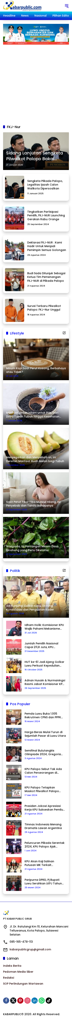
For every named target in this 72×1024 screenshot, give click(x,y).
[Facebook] (6, 1000)
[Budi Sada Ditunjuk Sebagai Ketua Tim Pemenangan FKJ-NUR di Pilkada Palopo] (14, 279)
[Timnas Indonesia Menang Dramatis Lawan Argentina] (14, 828)
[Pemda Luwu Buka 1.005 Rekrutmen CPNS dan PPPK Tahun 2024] (14, 717)
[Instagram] (27, 1000)
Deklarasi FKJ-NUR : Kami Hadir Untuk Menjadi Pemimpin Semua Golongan (46, 246)
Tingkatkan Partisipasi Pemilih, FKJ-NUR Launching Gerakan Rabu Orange (46, 215)
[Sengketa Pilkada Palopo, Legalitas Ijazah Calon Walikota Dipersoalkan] (14, 187)
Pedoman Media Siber (18, 972)
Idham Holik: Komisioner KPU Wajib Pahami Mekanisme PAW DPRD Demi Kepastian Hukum (44, 627)
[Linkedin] (34, 1000)
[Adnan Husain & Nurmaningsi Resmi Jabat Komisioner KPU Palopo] (14, 684)
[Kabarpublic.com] (22, 5)
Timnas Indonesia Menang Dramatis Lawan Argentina (43, 826)
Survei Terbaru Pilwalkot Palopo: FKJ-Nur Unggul (44, 308)
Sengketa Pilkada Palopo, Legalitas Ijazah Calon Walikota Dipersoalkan (45, 184)
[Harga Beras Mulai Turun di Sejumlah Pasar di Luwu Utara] (14, 735)
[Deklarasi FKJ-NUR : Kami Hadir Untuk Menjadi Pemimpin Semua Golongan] (14, 248)
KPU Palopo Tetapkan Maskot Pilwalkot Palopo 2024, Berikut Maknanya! (42, 789)
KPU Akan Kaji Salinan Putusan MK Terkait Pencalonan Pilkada (39, 863)
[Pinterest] (20, 1000)
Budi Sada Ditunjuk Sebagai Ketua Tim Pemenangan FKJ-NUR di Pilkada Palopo (46, 277)
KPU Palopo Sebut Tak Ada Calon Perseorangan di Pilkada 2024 (43, 771)
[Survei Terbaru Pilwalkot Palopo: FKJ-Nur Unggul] (14, 310)
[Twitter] (13, 1000)
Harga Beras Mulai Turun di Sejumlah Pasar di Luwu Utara (45, 734)
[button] (66, 5)
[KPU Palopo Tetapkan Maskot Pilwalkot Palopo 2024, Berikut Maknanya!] (14, 791)
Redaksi (8, 978)
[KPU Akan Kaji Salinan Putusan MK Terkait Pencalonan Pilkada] (14, 864)
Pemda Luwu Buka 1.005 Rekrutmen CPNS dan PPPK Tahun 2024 (43, 715)
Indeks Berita (12, 966)
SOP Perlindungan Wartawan (23, 984)
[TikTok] (49, 1000)
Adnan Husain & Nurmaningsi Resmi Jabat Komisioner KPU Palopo (45, 682)
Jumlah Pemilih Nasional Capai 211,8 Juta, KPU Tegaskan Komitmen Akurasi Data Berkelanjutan (45, 645)
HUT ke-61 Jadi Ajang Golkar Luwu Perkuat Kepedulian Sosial (44, 664)
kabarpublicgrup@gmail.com (30, 949)
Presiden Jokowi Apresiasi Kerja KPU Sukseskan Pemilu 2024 (44, 808)
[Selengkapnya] (64, 333)
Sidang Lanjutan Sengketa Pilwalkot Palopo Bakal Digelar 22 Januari (34, 156)
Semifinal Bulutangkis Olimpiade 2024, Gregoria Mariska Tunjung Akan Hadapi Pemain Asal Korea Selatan (43, 752)
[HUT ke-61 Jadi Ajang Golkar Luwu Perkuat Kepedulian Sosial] (14, 665)
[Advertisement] (36, 83)
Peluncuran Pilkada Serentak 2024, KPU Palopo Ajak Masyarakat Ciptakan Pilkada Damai (45, 845)
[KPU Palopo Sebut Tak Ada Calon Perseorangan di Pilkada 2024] (14, 772)
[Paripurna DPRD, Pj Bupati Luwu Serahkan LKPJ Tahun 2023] (14, 883)
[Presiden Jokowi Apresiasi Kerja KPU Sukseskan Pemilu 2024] (14, 809)
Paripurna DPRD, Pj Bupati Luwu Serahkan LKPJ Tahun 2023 (43, 882)
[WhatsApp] (42, 1000)
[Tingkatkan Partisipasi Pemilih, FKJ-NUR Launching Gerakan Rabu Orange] (14, 218)
